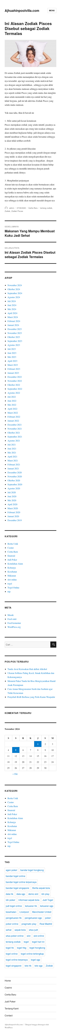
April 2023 (12, 360)
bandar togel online (15, 876)
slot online (12, 579)
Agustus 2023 (14, 344)
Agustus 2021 (14, 440)
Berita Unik (13, 543)
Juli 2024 (12, 301)
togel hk (10, 947)
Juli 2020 (12, 492)
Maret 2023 (13, 364)
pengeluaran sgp (33, 917)
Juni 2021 (12, 448)
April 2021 (12, 456)
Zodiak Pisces (17, 211)
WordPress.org (14, 626)
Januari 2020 (13, 516)
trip (9, 591)
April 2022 (12, 408)
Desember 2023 (15, 328)
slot (28, 935)
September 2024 (15, 293)
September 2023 (15, 340)
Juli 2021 (12, 444)
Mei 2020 (12, 500)
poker (48, 917)
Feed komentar (14, 622)
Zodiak (7, 211)
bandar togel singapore (17, 888)
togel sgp (35, 959)
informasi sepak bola (28, 900)
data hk (9, 894)
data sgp (20, 894)
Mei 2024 (12, 309)
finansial (11, 555)
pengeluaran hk (14, 917)
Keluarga (12, 567)
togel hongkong (37, 947)
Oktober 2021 (14, 432)
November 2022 (15, 380)
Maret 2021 (13, 460)
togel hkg (21, 947)
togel (10, 583)
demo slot (33, 894)
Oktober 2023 (14, 336)
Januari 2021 (13, 468)
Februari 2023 (14, 368)
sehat (8, 929)
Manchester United (41, 911)
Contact (8, 1015)
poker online (12, 923)
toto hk (28, 965)
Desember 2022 (15, 376)
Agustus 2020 (14, 488)
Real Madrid (46, 923)
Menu (52, 10)
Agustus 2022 (14, 392)
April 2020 (12, 504)
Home (8, 980)
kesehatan (11, 911)
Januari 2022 (13, 420)
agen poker (11, 870)
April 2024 (12, 313)
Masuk (11, 614)
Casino (11, 547)
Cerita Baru (33, 208)
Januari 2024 (13, 325)
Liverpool (24, 911)
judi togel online (14, 906)
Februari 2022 (14, 416)
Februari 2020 (14, 512)
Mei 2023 (12, 356)
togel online (12, 953)
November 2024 (15, 285)
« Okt (15, 773)
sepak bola (20, 929)
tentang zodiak (46, 208)
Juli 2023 (12, 348)
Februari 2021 (14, 464)
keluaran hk (31, 906)
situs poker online (15, 935)
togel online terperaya (17, 959)
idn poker (10, 900)
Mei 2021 (12, 452)
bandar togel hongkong (32, 870)
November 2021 (15, 428)
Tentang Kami (12, 1008)
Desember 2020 (15, 472)
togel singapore (13, 965)
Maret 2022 (13, 412)
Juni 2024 (12, 305)
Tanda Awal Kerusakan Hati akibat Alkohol (27, 669)
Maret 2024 (13, 317)
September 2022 (15, 388)
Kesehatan (12, 571)
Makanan (12, 575)
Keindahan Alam (15, 563)
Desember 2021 (15, 424)
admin (11, 208)
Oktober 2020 (14, 480)
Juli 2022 (12, 396)
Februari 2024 (14, 321)
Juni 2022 (12, 400)
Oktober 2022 (14, 384)
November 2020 (15, 476)
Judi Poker (12, 559)
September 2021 (15, 436)
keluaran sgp (46, 906)
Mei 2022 (12, 404)
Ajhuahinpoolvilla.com (22, 10)
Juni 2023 (12, 352)
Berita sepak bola (41, 888)
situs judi (33, 929)
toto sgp (39, 965)
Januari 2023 (13, 372)
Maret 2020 (13, 508)
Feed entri (12, 618)
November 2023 (15, 332)
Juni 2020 (12, 496)
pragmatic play (29, 923)
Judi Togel (48, 900)
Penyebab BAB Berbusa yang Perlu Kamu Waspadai (31, 696)
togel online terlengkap (32, 953)
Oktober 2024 (14, 289)
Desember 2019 (15, 520)
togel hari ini (38, 941)
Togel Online (13, 587)
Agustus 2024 (14, 297)
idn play (45, 894)
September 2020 (15, 484)
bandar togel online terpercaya (21, 882)
